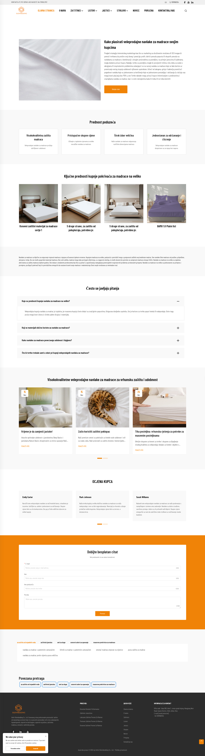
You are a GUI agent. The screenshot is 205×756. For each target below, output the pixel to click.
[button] (99, 458)
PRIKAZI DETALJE (38, 203)
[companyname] (21, 10)
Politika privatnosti (121, 750)
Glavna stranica (46, 10)
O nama (62, 10)
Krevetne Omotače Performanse (89, 709)
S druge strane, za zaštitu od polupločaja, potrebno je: (81, 228)
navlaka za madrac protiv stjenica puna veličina (40, 655)
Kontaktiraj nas (166, 10)
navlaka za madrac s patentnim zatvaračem (39, 650)
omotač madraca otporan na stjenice (109, 650)
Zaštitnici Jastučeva (86, 713)
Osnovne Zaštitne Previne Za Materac (91, 725)
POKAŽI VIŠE (25, 446)
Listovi (91, 10)
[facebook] (184, 2)
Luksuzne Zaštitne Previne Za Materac (91, 717)
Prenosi (102, 614)
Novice (136, 10)
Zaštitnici (76, 10)
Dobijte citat (116, 89)
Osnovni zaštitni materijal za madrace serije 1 (38, 228)
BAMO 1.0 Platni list (166, 226)
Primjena (149, 10)
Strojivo (121, 10)
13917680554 (175, 2)
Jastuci (106, 10)
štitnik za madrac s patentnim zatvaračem (75, 650)
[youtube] (188, 2)
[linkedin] (192, 2)
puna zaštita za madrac (136, 650)
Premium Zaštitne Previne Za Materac (91, 721)
